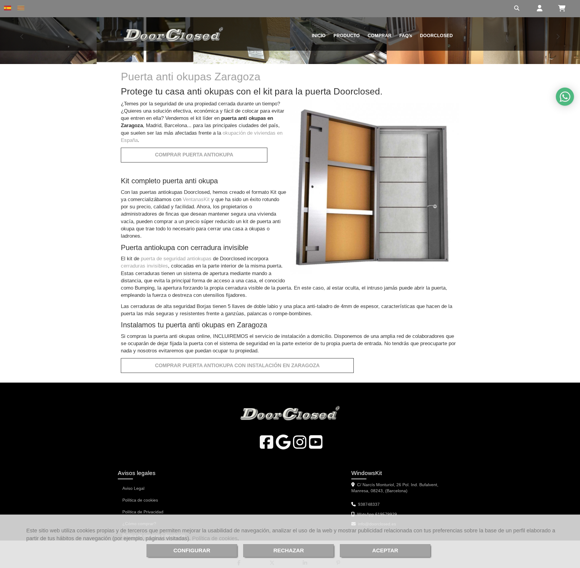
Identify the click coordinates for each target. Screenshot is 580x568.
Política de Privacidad (142, 511)
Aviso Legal (133, 488)
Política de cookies (214, 538)
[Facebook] (266, 446)
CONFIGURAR (191, 550)
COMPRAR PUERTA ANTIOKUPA (194, 155)
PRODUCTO (347, 35)
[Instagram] (300, 446)
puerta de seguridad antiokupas (176, 259)
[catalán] (22, 8)
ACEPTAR (385, 550)
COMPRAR (380, 35)
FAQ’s (405, 35)
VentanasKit (196, 199)
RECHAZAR (288, 550)
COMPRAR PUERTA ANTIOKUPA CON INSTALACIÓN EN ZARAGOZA (237, 365)
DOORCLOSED (436, 35)
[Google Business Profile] (283, 446)
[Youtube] (316, 446)
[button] (538, 8)
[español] (9, 8)
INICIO (319, 35)
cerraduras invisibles (144, 266)
